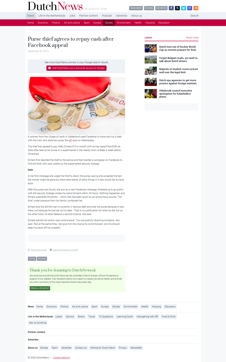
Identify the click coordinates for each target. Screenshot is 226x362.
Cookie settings (61, 357)
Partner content (88, 15)
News (30, 15)
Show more (192, 37)
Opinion (70, 316)
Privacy (123, 347)
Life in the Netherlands (51, 15)
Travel (91, 316)
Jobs (72, 15)
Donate (149, 7)
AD (70, 140)
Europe (97, 22)
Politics (56, 22)
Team (55, 347)
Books (81, 316)
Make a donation (40, 288)
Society (109, 22)
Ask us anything (37, 322)
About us (136, 15)
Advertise (161, 7)
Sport (86, 22)
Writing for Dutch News (102, 347)
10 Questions (106, 316)
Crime (32, 258)
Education (164, 22)
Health (138, 22)
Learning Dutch (125, 316)
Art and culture (72, 22)
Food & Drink (169, 316)
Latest (148, 37)
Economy (43, 22)
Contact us (81, 347)
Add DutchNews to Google (65, 250)
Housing (150, 22)
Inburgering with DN (147, 316)
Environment (124, 22)
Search (194, 15)
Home (30, 22)
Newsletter (136, 7)
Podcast (107, 15)
